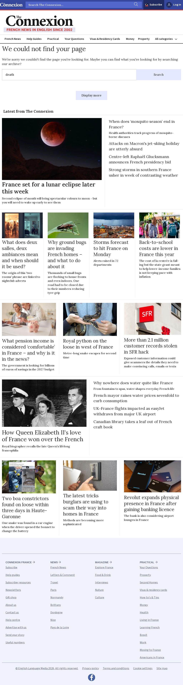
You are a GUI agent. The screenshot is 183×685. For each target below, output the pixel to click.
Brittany (55, 605)
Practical (53, 39)
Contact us (12, 612)
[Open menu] (168, 39)
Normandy (56, 597)
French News (13, 39)
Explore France (104, 567)
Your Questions (74, 39)
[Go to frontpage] (39, 24)
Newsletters (13, 590)
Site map (162, 668)
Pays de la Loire (59, 627)
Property (144, 39)
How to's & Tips (149, 597)
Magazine (101, 562)
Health (144, 612)
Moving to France (150, 650)
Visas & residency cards (153, 590)
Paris (53, 590)
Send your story (15, 635)
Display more (91, 95)
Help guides (13, 575)
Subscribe (156, 5)
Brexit (143, 635)
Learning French (150, 627)
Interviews (101, 582)
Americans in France (152, 657)
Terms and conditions (116, 668)
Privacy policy (90, 668)
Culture (99, 597)
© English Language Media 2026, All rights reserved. (47, 668)
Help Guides (34, 39)
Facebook (91, 678)
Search (159, 75)
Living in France (149, 620)
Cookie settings (142, 668)
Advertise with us (16, 627)
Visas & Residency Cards (105, 39)
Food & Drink (103, 575)
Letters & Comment (62, 575)
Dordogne (56, 612)
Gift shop (11, 597)
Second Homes (149, 582)
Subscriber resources (18, 582)
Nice (53, 620)
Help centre (13, 620)
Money (130, 39)
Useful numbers (15, 642)
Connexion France (19, 562)
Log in (177, 5)
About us (11, 605)
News (54, 562)
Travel (54, 582)
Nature (99, 590)
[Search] (135, 5)
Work (143, 642)
